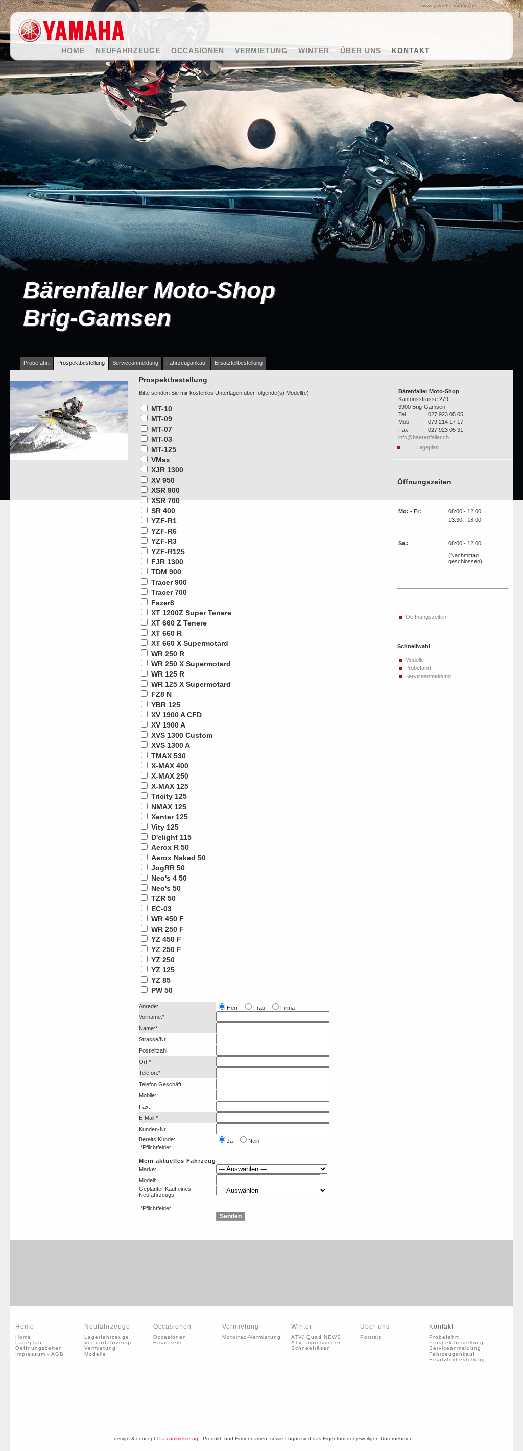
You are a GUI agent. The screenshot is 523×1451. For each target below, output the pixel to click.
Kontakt (412, 50)
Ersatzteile (168, 1342)
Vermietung (266, 50)
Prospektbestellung (81, 363)
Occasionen (202, 50)
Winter (319, 50)
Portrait (370, 1337)
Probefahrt (36, 363)
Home (78, 50)
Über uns (365, 50)
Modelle (414, 660)
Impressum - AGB (39, 1354)
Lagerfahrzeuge (106, 1337)
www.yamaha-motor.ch (447, 5)
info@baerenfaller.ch (423, 437)
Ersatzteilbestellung (238, 363)
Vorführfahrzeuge (108, 1342)
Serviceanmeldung (135, 363)
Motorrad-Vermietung (251, 1337)
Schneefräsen (310, 1348)
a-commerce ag (180, 1438)
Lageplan (427, 447)
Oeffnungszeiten (426, 617)
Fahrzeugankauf (186, 363)
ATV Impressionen (316, 1342)
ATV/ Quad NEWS (316, 1337)
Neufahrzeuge (133, 50)
